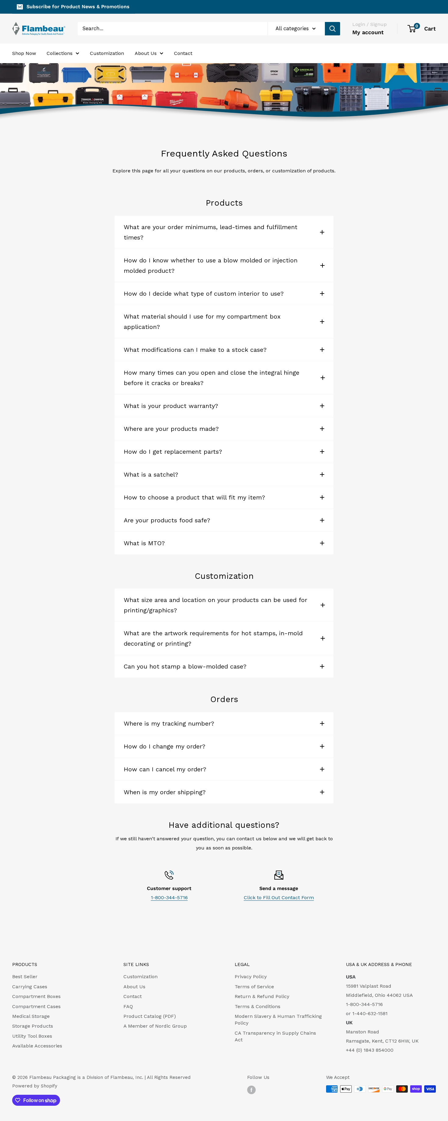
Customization (107, 53)
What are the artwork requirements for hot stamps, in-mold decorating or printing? (213, 638)
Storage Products (32, 1026)
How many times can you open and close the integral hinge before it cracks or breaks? (211, 378)
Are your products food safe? (167, 520)
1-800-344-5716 (169, 897)
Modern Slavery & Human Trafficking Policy (278, 1019)
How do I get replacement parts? (173, 451)
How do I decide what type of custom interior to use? (204, 293)
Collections (60, 53)
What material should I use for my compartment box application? (202, 321)
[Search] (332, 28)
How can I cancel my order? (165, 769)
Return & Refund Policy (262, 996)
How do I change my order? (164, 746)
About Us (146, 53)
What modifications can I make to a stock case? (195, 349)
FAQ (128, 1006)
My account (368, 32)
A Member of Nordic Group (155, 1026)
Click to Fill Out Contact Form (279, 897)
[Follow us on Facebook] (251, 1089)
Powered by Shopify (34, 1086)
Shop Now (24, 53)
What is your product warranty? (171, 405)
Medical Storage (31, 1016)
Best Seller (24, 976)
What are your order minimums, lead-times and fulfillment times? (210, 232)
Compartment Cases (36, 1006)
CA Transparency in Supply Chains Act (275, 1036)
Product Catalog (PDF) (149, 1016)
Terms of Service (254, 986)
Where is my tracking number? (169, 723)
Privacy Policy (251, 976)
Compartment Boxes (36, 996)
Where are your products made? (171, 428)
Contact (183, 53)
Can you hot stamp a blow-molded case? (185, 666)
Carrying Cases (29, 986)
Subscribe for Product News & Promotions (78, 6)
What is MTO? (144, 543)
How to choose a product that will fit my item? (194, 497)
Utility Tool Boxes (32, 1036)
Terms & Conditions (257, 1006)
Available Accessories (37, 1046)
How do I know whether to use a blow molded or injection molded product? (210, 265)
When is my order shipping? (165, 792)
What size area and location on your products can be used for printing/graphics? (215, 605)
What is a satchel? (151, 474)
